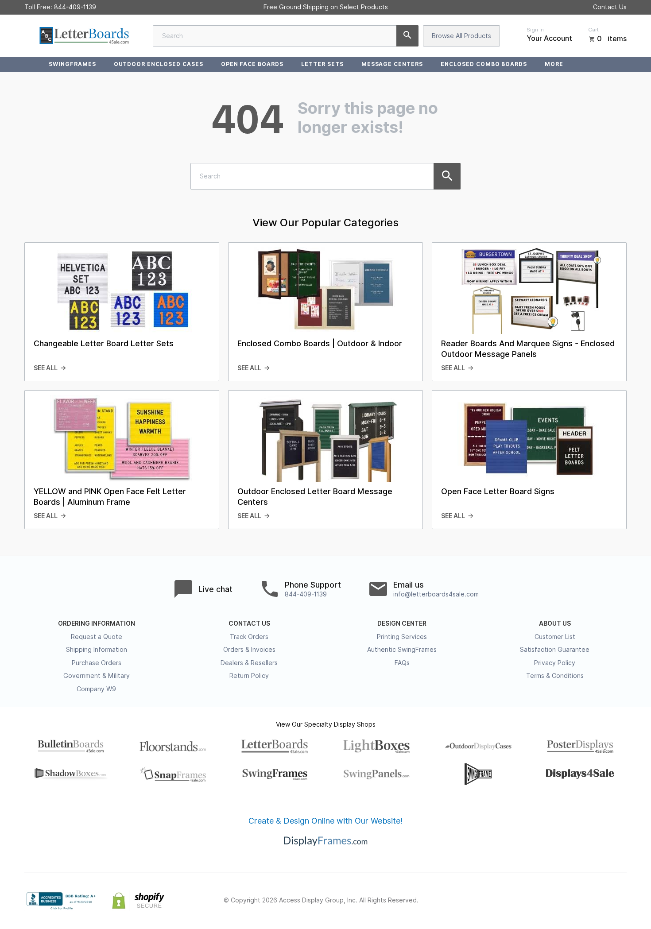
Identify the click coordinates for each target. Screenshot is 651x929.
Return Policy (249, 675)
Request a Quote (96, 636)
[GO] (407, 35)
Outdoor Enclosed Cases (158, 64)
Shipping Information (96, 649)
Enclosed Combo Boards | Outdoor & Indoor (319, 343)
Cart (593, 29)
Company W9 (96, 689)
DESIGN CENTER (401, 623)
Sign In (535, 29)
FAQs (402, 662)
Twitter (563, 900)
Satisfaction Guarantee (554, 649)
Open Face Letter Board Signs (497, 491)
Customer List (555, 636)
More (554, 64)
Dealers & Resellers (249, 662)
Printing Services (402, 636)
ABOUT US (555, 623)
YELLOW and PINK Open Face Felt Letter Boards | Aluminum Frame (110, 497)
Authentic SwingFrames (402, 649)
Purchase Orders (96, 662)
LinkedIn (602, 900)
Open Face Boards (252, 64)
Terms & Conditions (555, 675)
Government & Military (96, 675)
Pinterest (582, 900)
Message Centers (392, 64)
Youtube (621, 900)
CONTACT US (249, 623)
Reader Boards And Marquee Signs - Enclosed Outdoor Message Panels (528, 349)
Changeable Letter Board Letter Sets (104, 343)
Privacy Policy (554, 662)
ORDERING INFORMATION (96, 623)
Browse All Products (461, 35)
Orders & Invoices (249, 649)
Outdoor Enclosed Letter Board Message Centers (314, 497)
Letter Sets (322, 64)
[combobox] (285, 35)
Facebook (543, 900)
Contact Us (610, 7)
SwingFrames (72, 64)
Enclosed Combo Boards (484, 64)
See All (46, 368)
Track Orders (249, 636)
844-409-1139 (75, 7)
